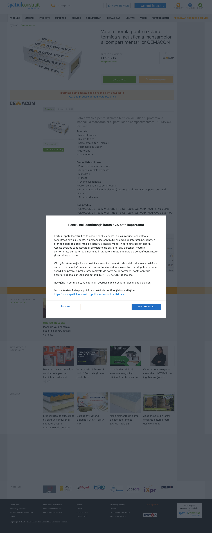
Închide (65, 307)
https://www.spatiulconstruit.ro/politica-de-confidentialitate (89, 294)
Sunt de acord (146, 307)
